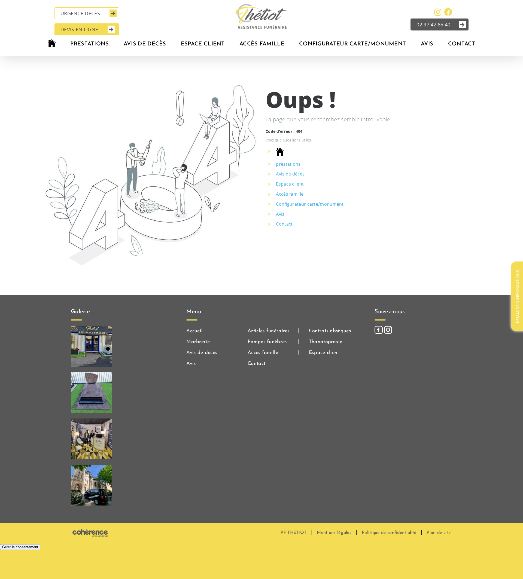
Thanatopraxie (325, 342)
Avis (280, 214)
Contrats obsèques (330, 331)
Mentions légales (334, 533)
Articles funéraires (269, 331)
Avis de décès (290, 174)
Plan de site (439, 533)
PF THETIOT (293, 533)
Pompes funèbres (267, 342)
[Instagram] (388, 330)
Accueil (194, 331)
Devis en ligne (79, 29)
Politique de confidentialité (389, 533)
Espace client (290, 184)
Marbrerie (198, 342)
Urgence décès (80, 13)
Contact (284, 224)
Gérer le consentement (20, 547)
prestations (288, 164)
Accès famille (289, 194)
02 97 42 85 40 (433, 24)
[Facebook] (378, 330)
